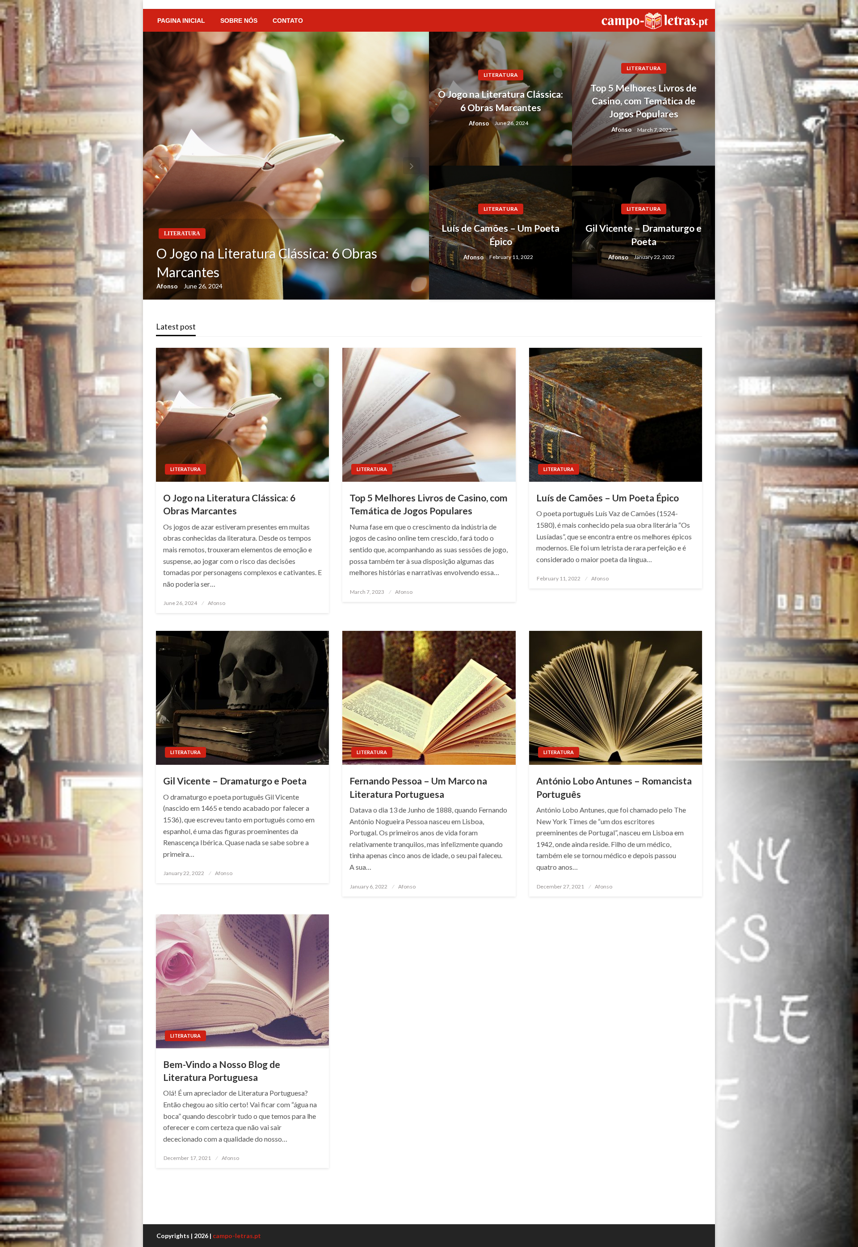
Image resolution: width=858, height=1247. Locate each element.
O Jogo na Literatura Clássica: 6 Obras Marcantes (266, 262)
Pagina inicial (181, 20)
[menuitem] (181, 20)
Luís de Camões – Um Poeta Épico (500, 234)
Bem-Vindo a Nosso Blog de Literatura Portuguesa (221, 1071)
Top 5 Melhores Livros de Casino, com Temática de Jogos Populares (643, 101)
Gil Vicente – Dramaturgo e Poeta (643, 234)
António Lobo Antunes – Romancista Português (614, 787)
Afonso (167, 286)
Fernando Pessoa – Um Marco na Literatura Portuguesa (418, 787)
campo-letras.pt (237, 1235)
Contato (288, 20)
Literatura (182, 233)
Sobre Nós (238, 20)
